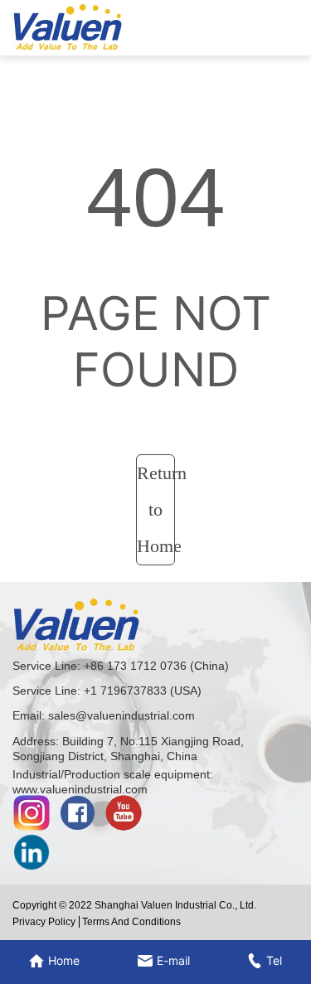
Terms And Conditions (131, 922)
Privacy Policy (43, 922)
